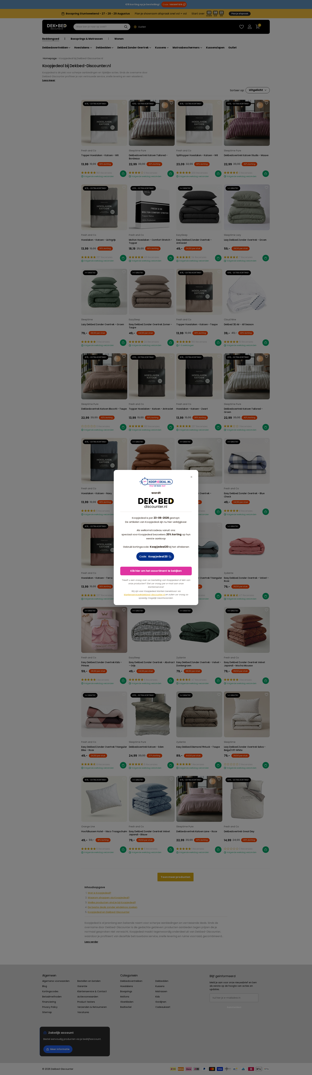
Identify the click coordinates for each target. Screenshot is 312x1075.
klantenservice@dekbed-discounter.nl (144, 594)
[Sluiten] (191, 477)
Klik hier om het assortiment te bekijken (156, 571)
